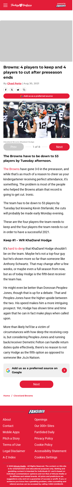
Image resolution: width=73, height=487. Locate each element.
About (7, 419)
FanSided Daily (44, 432)
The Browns (11, 169)
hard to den (15, 248)
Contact (8, 426)
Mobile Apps (11, 432)
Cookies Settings (45, 457)
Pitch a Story (11, 438)
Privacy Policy (43, 438)
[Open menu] (5, 5)
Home (6, 395)
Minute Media (19, 466)
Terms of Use (12, 444)
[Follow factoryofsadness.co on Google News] (64, 370)
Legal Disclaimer (14, 451)
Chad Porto (14, 83)
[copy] (24, 89)
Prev (14, 147)
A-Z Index (9, 457)
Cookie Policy (43, 444)
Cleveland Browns (23, 395)
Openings (40, 419)
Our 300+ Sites (44, 426)
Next (59, 147)
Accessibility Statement (50, 451)
